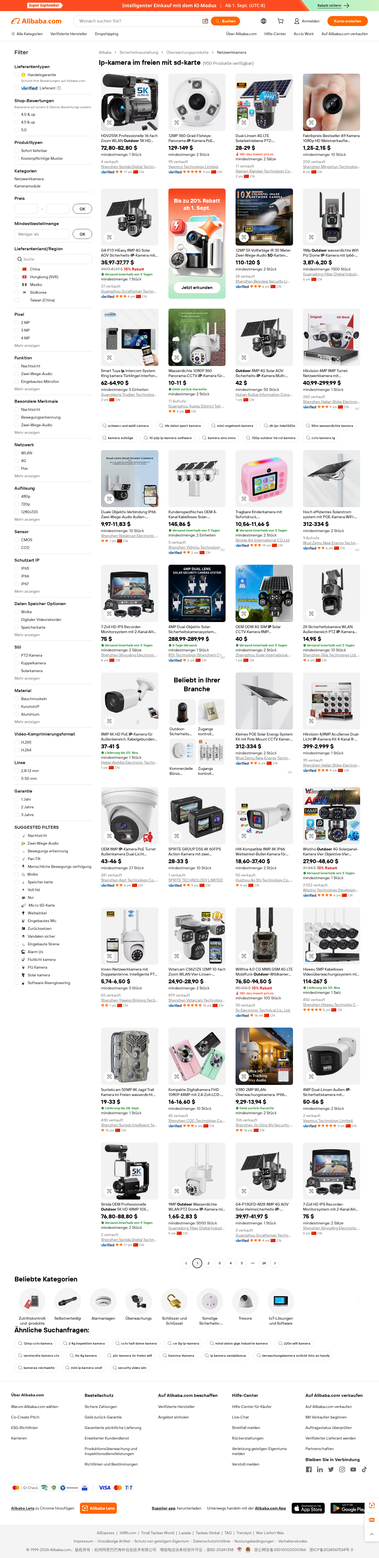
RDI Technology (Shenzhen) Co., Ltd (197, 655)
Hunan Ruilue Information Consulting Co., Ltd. (264, 394)
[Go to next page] (275, 1263)
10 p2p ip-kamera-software (170, 438)
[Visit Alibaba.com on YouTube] (353, 1469)
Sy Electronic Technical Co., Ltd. (263, 1010)
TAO (228, 1533)
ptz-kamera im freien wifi (132, 1356)
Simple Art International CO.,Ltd (262, 540)
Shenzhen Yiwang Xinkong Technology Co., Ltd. (129, 1000)
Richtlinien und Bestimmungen (111, 1464)
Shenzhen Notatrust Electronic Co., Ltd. (129, 535)
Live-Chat (240, 1417)
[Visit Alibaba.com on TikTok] (364, 1469)
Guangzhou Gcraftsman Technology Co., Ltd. (129, 291)
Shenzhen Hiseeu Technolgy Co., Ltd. (331, 1004)
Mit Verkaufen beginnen (326, 1417)
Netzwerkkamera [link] (231, 52)
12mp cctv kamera (38, 1343)
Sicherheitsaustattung (139, 52)
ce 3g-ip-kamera (186, 1343)
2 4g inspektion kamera (87, 1343)
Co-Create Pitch (25, 1417)
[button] (205, 21)
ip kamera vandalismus (228, 1356)
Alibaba (105, 52)
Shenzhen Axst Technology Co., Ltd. (129, 880)
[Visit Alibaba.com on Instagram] (342, 1469)
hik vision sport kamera (183, 426)
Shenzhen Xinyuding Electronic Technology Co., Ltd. (129, 655)
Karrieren (19, 1438)
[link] (372, 1505)
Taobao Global (208, 1533)
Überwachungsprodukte (187, 52)
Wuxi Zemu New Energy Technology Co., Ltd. (331, 543)
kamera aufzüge (120, 438)
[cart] (281, 22)
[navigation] (53, 658)
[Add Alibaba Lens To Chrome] (98, 1508)
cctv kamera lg (323, 438)
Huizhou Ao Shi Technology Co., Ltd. (264, 880)
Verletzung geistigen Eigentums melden (259, 1451)
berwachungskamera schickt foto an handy (296, 1356)
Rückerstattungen (248, 1438)
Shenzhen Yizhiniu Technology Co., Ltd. (197, 547)
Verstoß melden (245, 1464)
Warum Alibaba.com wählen (34, 1406)
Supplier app (164, 1508)
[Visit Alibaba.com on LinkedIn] (320, 1469)
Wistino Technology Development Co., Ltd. (331, 890)
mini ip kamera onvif (86, 1368)
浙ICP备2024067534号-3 (331, 1549)
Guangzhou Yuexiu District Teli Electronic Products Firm (197, 406)
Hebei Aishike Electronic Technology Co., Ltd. (129, 762)
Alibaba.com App (270, 1508)
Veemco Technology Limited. (193, 166)
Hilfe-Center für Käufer (252, 1406)
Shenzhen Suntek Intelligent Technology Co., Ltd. (129, 1125)
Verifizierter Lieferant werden (330, 1438)
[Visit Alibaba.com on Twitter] (331, 1469)
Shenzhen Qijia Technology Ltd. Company (331, 655)
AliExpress (106, 1533)
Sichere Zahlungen (101, 1406)
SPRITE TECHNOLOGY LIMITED (195, 880)
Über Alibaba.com (27, 1395)
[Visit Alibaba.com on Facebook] (308, 1469)
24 (264, 1263)
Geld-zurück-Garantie (103, 1417)
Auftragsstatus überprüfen (328, 1427)
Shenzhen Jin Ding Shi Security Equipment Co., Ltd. (264, 1125)
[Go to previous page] (186, 1263)
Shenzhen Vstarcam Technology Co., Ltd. (197, 1000)
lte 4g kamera (86, 1356)
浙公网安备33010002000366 (280, 1549)
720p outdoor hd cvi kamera (273, 438)
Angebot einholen (173, 1417)
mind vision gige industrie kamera (241, 1343)
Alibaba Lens (22, 1508)
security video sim (132, 1368)
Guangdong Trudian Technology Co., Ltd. (129, 394)
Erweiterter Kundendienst (107, 1438)
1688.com (127, 1533)
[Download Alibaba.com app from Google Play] (349, 1508)
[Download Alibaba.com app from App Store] (308, 1508)
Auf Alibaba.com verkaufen (328, 1406)
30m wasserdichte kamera (332, 426)
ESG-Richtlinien (24, 1427)
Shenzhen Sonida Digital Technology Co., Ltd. (129, 166)
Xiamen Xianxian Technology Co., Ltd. (264, 171)
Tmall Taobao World (157, 1533)
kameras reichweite (39, 1368)
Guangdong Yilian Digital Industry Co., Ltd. (331, 274)
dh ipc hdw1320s (282, 426)
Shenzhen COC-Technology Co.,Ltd (197, 1120)
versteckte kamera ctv (41, 1356)
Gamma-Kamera (181, 1356)
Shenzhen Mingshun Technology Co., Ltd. (331, 166)
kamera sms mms (222, 438)
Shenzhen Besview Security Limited (264, 281)
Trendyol (243, 1533)
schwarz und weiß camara (128, 426)
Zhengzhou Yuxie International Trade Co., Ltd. (264, 655)
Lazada (185, 1533)
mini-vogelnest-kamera (235, 426)
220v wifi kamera (297, 1343)
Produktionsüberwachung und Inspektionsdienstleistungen (111, 1451)
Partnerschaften (319, 1448)
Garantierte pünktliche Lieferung (113, 1427)
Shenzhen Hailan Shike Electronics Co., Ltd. (331, 401)
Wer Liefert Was (270, 1533)
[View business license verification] (239, 1549)
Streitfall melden (246, 1427)
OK (82, 209)
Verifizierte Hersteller (176, 1406)
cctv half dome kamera (139, 1343)
